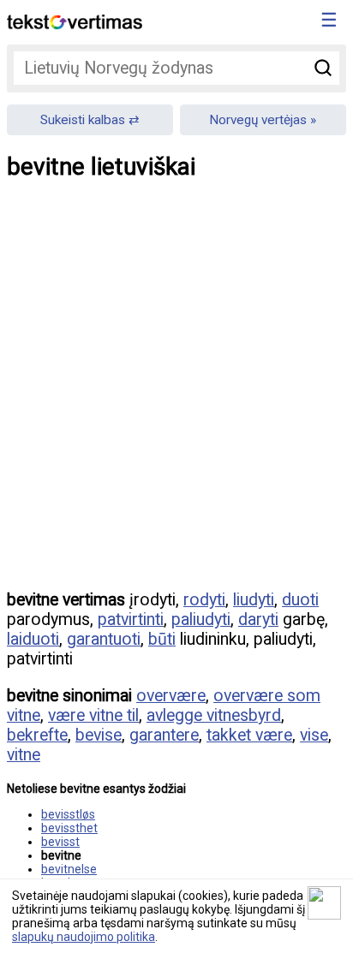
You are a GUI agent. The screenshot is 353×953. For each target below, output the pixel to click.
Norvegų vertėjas (258, 120)
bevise (98, 735)
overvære (171, 696)
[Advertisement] (176, 397)
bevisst (60, 842)
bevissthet (69, 828)
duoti (300, 600)
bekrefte (37, 735)
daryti (258, 619)
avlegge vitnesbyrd (214, 715)
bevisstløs (68, 814)
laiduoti (33, 639)
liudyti (253, 600)
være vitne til (93, 715)
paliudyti (200, 619)
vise (314, 735)
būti (162, 639)
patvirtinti (131, 619)
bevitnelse (69, 869)
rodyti (204, 600)
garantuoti (104, 639)
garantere (164, 735)
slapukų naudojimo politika (83, 937)
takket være (249, 735)
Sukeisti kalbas (82, 120)
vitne (23, 755)
